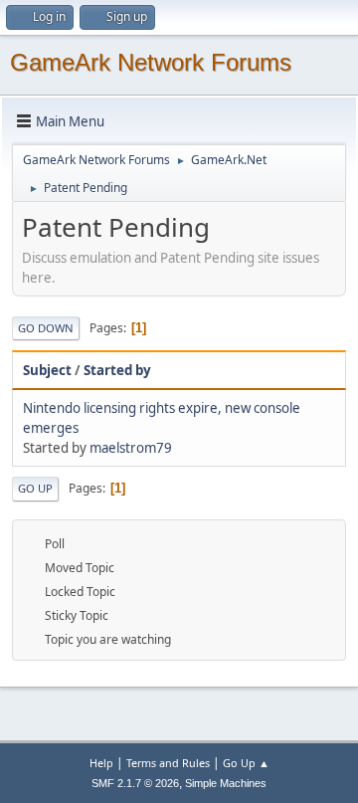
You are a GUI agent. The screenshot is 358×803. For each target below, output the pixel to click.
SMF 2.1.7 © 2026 (135, 783)
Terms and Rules (168, 762)
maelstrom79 (131, 448)
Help (101, 762)
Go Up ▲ (246, 762)
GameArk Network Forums (150, 62)
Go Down (46, 327)
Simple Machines (226, 783)
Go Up (35, 488)
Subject (47, 370)
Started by (117, 370)
